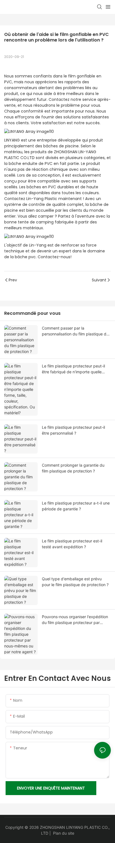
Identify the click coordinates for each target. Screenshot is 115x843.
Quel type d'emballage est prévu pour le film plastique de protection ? (75, 581)
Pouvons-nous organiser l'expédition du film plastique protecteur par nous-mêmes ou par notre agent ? (75, 619)
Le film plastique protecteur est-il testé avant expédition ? (72, 544)
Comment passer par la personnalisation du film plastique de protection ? (75, 331)
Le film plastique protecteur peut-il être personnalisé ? (73, 430)
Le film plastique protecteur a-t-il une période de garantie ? (76, 506)
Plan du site (63, 833)
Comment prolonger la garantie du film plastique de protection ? (73, 468)
